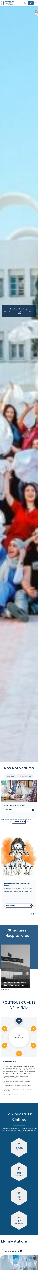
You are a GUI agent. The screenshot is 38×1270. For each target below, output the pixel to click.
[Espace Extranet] (31, 3)
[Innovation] (5, 1045)
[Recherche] (5, 1029)
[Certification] (33, 1029)
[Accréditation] (19, 1020)
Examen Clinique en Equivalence (14, 805)
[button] (17, 760)
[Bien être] (33, 1045)
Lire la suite (8, 809)
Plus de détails (10, 905)
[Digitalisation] (19, 1054)
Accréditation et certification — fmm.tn (15, 1094)
